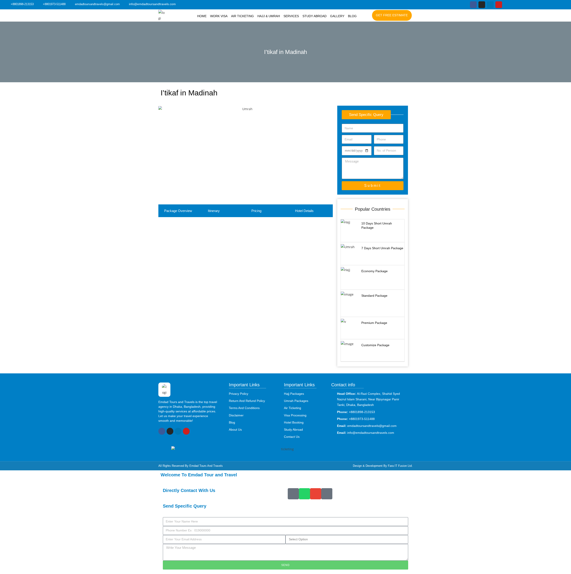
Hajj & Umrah (268, 16)
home (202, 16)
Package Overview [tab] (178, 211)
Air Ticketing (242, 16)
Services (291, 16)
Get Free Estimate (392, 15)
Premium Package (374, 323)
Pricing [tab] (256, 211)
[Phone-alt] (293, 493)
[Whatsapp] (304, 493)
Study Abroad (314, 16)
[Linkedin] (490, 4)
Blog (352, 16)
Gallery (337, 16)
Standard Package (374, 295)
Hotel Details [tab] (304, 211)
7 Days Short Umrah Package (382, 248)
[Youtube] (498, 4)
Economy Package (374, 271)
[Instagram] (481, 4)
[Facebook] (473, 4)
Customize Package (375, 345)
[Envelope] (315, 493)
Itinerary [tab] (214, 211)
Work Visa (219, 16)
